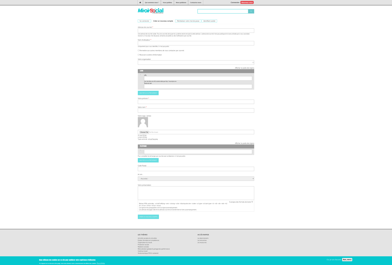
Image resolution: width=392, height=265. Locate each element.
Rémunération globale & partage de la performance (154, 249)
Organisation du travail (145, 242)
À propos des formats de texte (240, 202)
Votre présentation (144, 185)
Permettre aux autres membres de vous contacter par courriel (162, 50)
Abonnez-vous (247, 2)
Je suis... (140, 174)
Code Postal (142, 166)
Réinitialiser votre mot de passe (188, 21)
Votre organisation (144, 59)
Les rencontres (202, 240)
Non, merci (347, 259)
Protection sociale (143, 244)
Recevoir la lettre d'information (151, 55)
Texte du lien (148, 83)
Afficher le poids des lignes (244, 68)
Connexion (235, 2)
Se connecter (144, 21)
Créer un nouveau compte (164, 21)
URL (145, 75)
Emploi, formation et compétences (148, 240)
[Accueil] (147, 11)
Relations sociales (143, 247)
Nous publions (181, 2)
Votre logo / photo (144, 116)
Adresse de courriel (145, 27)
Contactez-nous (195, 2)
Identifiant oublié (209, 21)
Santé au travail (143, 251)
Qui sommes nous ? (152, 2)
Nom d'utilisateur (144, 40)
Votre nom (141, 107)
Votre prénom (143, 98)
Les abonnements (203, 238)
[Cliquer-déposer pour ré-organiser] (140, 75)
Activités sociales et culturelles (147, 238)
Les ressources (202, 242)
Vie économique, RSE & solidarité (148, 253)
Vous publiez (167, 2)
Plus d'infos (101, 263)
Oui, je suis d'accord (334, 260)
